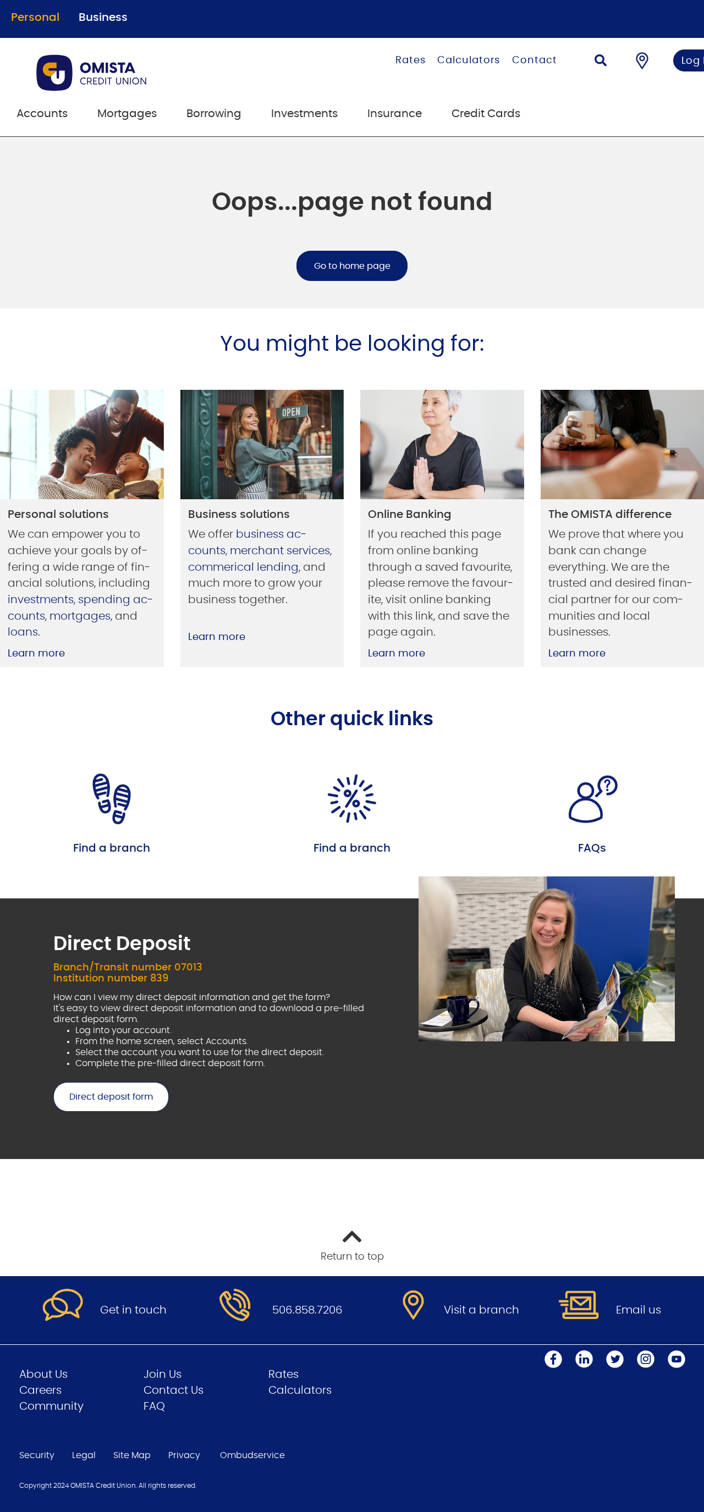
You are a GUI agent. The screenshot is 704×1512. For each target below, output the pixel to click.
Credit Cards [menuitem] (486, 113)
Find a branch (111, 848)
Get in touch (133, 1310)
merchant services (280, 550)
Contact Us (174, 1390)
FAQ (154, 1406)
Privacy (184, 1455)
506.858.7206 (307, 1310)
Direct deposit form (103, 1096)
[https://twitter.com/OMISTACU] (615, 1359)
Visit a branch (481, 1310)
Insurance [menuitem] (394, 113)
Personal (35, 17)
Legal (84, 1455)
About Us (43, 1374)
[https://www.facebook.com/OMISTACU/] (553, 1359)
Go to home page (352, 266)
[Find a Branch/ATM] (642, 60)
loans (23, 632)
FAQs (592, 848)
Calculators (468, 60)
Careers (40, 1390)
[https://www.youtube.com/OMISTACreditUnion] (676, 1359)
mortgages (80, 616)
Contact (534, 60)
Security (36, 1455)
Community (51, 1406)
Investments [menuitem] (304, 113)
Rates (410, 60)
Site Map (132, 1455)
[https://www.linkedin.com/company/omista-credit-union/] (584, 1359)
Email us (638, 1310)
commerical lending (243, 567)
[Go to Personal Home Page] (147, 72)
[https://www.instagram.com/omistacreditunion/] (645, 1359)
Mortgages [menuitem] (127, 113)
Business (103, 17)
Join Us (163, 1374)
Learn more (36, 654)
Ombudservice (252, 1455)
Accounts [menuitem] (42, 113)
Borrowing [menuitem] (213, 113)
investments (41, 599)
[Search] (600, 61)
